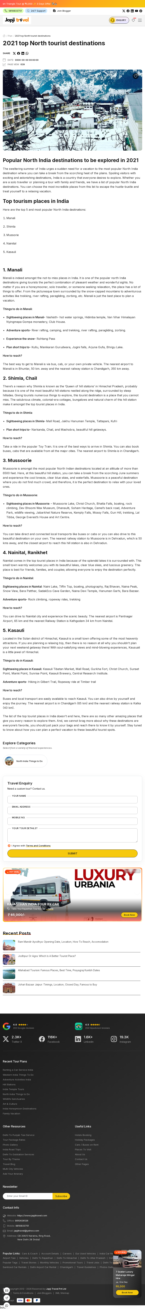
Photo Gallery (10, 1144)
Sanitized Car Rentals (15, 1267)
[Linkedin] (78, 1039)
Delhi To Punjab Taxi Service (18, 1135)
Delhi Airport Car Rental (43, 1267)
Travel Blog (9, 1164)
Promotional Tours (73, 1262)
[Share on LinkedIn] (22, 53)
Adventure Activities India (17, 1079)
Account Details (50, 1253)
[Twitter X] (6, 1039)
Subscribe (61, 1196)
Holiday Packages (85, 1139)
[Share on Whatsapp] (27, 53)
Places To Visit (83, 1149)
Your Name (19, 796)
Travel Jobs (92, 1262)
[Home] (4, 36)
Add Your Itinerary (13, 1173)
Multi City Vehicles (13, 1168)
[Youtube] (136, 11)
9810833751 (22, 1225)
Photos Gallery (108, 1267)
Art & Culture (10, 1103)
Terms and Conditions (38, 845)
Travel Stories (28, 1262)
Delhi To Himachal (67, 1258)
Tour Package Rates (14, 1139)
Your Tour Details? (25, 828)
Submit (72, 853)
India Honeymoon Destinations (19, 1108)
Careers (67, 1253)
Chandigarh (66, 1267)
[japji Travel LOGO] (17, 20)
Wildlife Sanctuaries (14, 1098)
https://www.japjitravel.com (32, 1215)
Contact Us (81, 1159)
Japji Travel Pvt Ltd (56, 1289)
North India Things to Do (16, 1094)
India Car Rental (108, 1253)
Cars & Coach (30, 1253)
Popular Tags (10, 1262)
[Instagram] (114, 1039)
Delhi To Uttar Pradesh (92, 1258)
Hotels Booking (83, 1135)
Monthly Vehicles (49, 1262)
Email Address (21, 807)
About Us (80, 1154)
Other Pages (82, 1164)
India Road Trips (12, 1149)
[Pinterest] (140, 11)
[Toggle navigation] (140, 20)
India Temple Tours (13, 1089)
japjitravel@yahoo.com (26, 1230)
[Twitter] (123, 11)
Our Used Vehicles (85, 1253)
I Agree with (31, 845)
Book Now (129, 914)
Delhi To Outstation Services (18, 1154)
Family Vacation (11, 1113)
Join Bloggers (44, 1293)
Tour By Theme (11, 1159)
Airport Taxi (9, 1258)
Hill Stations (9, 1084)
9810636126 (21, 1220)
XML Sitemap (62, 1293)
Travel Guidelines (86, 1267)
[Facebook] (128, 11)
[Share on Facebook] (18, 53)
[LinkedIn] (132, 11)
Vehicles (24, 1258)
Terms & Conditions (23, 1293)
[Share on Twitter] (14, 53)
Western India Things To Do (18, 1074)
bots (72, 654)
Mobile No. (18, 817)
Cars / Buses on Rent (86, 1144)
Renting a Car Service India (18, 1069)
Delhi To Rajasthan (42, 1258)
